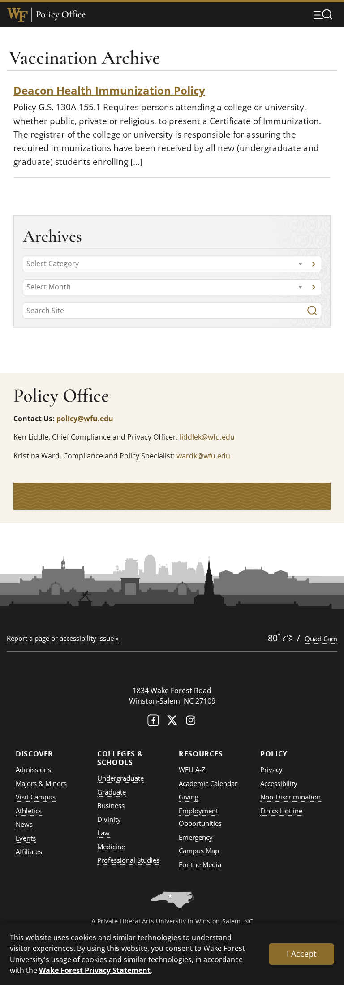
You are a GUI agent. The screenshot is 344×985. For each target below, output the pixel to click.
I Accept (301, 953)
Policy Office (61, 14)
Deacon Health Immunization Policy (109, 90)
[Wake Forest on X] (172, 722)
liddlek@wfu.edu (207, 437)
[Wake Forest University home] (17, 15)
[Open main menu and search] (323, 14)
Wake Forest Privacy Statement (94, 970)
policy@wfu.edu (84, 418)
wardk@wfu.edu (203, 456)
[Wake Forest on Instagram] (191, 722)
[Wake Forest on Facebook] (153, 722)
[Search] (312, 310)
